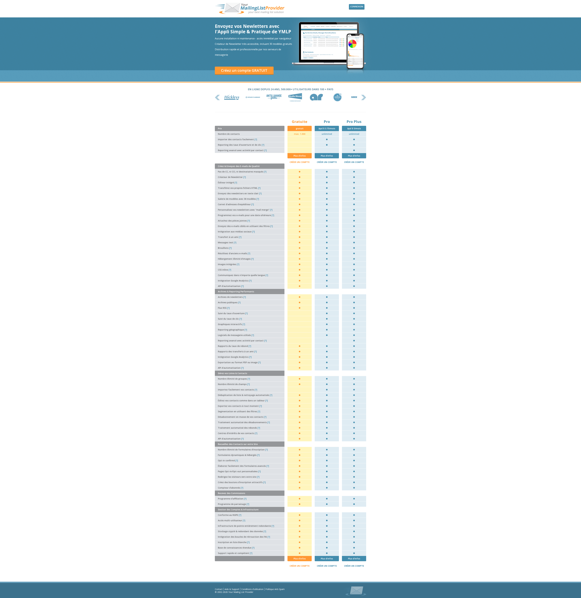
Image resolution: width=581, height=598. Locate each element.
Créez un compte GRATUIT (244, 70)
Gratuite (299, 121)
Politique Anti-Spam (275, 589)
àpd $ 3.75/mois (326, 128)
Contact (219, 589)
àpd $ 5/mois (354, 128)
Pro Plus (354, 121)
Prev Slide (217, 97)
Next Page (363, 97)
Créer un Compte (300, 162)
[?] (255, 139)
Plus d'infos (300, 155)
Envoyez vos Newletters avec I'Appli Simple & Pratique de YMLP (253, 29)
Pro (327, 121)
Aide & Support (232, 589)
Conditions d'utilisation (252, 589)
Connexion (356, 6)
